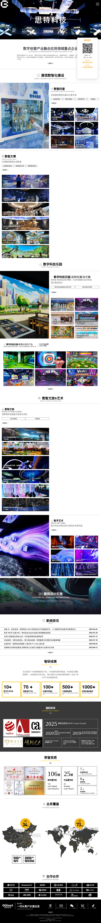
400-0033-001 (87, 62)
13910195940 (87, 67)
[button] (62, 114)
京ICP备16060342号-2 (50, 919)
